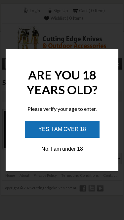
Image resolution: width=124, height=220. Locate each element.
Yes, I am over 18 (62, 129)
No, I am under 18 (62, 149)
